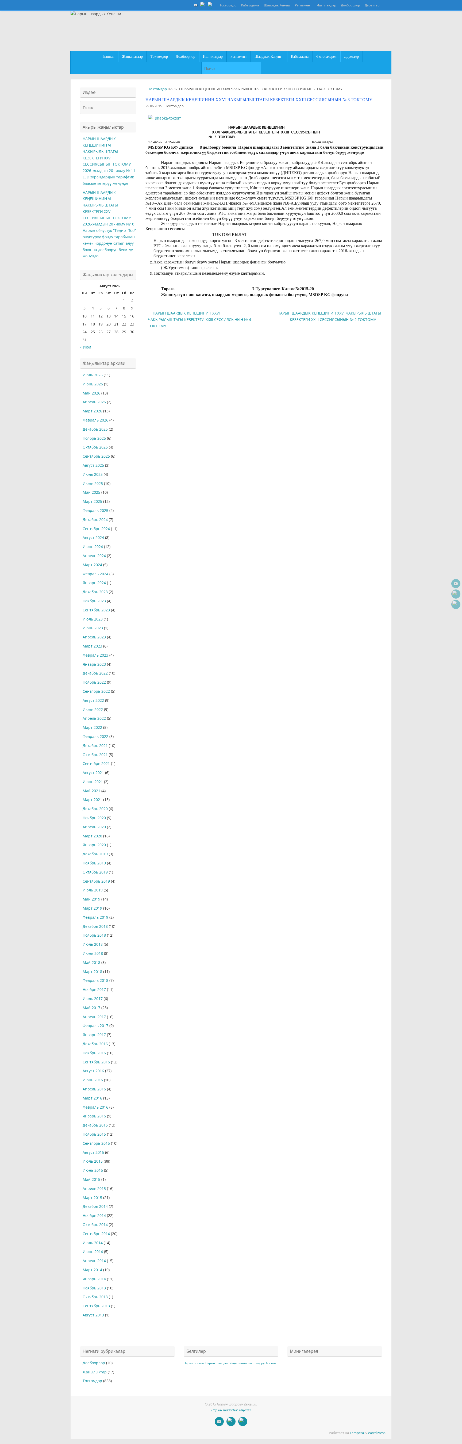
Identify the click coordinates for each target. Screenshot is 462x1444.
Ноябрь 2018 (94, 935)
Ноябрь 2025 (94, 438)
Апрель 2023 (94, 636)
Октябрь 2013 (95, 1296)
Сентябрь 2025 (96, 456)
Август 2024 (93, 537)
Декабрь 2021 (95, 745)
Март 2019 (92, 908)
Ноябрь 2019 (94, 862)
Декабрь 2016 (95, 1043)
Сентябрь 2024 (96, 528)
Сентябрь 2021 (96, 763)
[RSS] (210, 5)
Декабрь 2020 (95, 808)
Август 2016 (93, 1070)
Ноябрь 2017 (94, 989)
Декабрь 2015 (95, 1125)
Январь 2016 (94, 1116)
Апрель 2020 (94, 826)
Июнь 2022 (93, 709)
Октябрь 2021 (95, 754)
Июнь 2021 (93, 781)
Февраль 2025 (95, 510)
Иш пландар (326, 5)
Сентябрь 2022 (96, 691)
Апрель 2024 (94, 555)
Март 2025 (92, 501)
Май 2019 (91, 899)
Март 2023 (92, 646)
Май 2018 (91, 962)
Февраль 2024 (95, 573)
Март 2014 (92, 1269)
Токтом (271, 1363)
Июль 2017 (93, 998)
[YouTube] (195, 5)
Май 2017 (91, 1007)
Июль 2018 (93, 944)
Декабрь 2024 (95, 519)
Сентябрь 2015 (96, 1143)
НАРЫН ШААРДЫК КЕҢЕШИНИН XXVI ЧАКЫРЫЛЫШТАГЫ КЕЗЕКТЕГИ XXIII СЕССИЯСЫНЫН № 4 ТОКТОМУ (199, 319)
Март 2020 (92, 835)
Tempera (357, 1433)
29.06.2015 (153, 106)
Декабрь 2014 (95, 1206)
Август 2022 (93, 700)
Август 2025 (93, 465)
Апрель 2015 (94, 1188)
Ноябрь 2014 (94, 1215)
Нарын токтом (194, 1363)
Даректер (372, 5)
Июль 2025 (93, 474)
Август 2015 (93, 1152)
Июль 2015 (93, 1161)
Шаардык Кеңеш (277, 5)
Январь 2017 (94, 1034)
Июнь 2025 (93, 483)
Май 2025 (91, 492)
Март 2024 (92, 564)
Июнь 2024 (93, 546)
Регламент (303, 5)
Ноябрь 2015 (94, 1134)
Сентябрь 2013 (96, 1305)
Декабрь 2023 (95, 591)
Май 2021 (91, 790)
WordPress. (377, 1433)
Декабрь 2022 (95, 673)
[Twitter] (203, 5)
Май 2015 (91, 1179)
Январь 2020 (94, 844)
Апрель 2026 (94, 401)
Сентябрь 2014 (96, 1233)
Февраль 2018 (95, 980)
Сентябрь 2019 (96, 881)
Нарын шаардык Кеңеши (231, 1410)
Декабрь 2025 (95, 429)
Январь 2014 (94, 1278)
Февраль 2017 (95, 1025)
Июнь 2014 (93, 1251)
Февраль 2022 (95, 736)
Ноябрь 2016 (94, 1052)
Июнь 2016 (93, 1079)
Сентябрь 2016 (96, 1061)
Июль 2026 (93, 374)
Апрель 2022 (94, 718)
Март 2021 (92, 799)
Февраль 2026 (95, 420)
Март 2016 (92, 1098)
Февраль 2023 (95, 655)
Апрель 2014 (94, 1260)
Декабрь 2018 (95, 926)
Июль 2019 (93, 890)
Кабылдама (250, 5)
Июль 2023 (93, 619)
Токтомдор (228, 5)
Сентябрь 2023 (96, 609)
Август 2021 (93, 772)
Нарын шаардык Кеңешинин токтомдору (235, 1363)
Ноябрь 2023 (94, 600)
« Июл (85, 347)
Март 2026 (92, 410)
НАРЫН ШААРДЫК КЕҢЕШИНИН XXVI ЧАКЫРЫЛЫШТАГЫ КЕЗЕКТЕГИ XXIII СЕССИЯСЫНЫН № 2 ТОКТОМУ (329, 316)
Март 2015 (92, 1197)
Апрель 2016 (94, 1088)
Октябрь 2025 (95, 447)
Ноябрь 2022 (94, 682)
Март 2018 (92, 971)
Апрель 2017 (94, 1016)
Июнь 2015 (93, 1170)
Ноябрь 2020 (94, 817)
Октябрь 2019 (95, 872)
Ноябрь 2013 (94, 1287)
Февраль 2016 (95, 1107)
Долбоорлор (350, 5)
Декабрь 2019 (95, 853)
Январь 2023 (94, 664)
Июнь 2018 (93, 953)
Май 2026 (91, 393)
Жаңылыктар (95, 1371)
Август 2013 (93, 1314)
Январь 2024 (94, 582)
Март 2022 (92, 727)
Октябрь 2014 (95, 1224)
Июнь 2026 (93, 383)
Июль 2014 (93, 1242)
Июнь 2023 (93, 627)
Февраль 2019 (95, 917)
